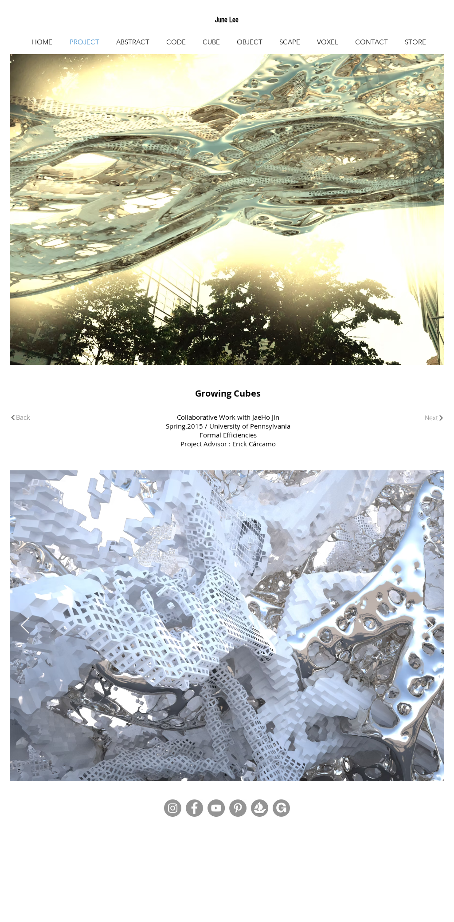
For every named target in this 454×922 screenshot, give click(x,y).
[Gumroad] (281, 808)
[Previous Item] (25, 626)
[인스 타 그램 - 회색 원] (172, 808)
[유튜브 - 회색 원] (216, 808)
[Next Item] (429, 626)
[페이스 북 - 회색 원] (194, 808)
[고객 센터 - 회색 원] (238, 808)
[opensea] (259, 808)
